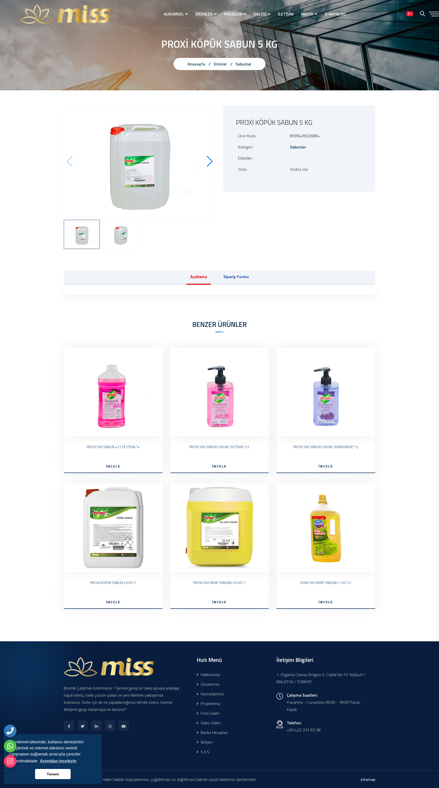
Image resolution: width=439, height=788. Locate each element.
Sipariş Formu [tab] (236, 277)
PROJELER (233, 14)
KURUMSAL (174, 14)
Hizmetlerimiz (212, 694)
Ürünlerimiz (210, 684)
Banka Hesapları (214, 732)
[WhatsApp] (10, 746)
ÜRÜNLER (204, 14)
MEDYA (307, 14)
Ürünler (220, 64)
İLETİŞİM (285, 14)
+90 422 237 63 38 (304, 730)
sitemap (367, 779)
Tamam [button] (53, 774)
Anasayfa (196, 64)
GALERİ (260, 14)
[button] (209, 161)
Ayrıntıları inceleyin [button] (58, 761)
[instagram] (10, 761)
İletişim (206, 742)
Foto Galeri (209, 713)
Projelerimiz (210, 703)
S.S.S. (205, 752)
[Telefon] (10, 731)
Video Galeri (210, 723)
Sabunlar (244, 64)
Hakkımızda (210, 675)
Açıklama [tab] (198, 277)
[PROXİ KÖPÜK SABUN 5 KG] (140, 161)
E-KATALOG (335, 14)
